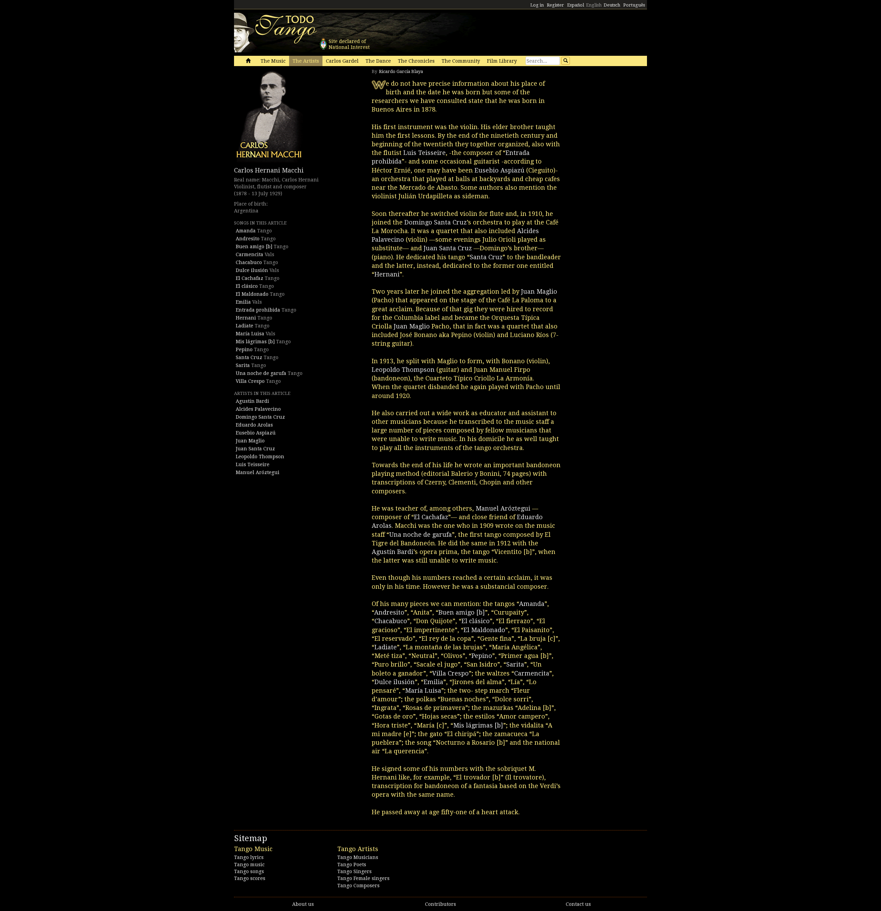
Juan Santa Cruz (255, 448)
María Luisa (250, 333)
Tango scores (249, 878)
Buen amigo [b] (254, 246)
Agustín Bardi (252, 401)
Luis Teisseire (252, 464)
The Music (273, 61)
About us (303, 904)
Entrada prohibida (258, 310)
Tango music (249, 864)
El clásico (247, 286)
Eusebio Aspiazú (256, 433)
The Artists (306, 61)
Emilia (243, 302)
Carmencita (249, 254)
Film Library (502, 61)
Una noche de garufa (261, 373)
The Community (461, 61)
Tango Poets (351, 864)
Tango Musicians (357, 857)
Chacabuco (249, 262)
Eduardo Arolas (254, 425)
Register (555, 5)
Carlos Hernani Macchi (269, 170)
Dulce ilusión (252, 270)
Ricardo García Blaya (401, 71)
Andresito (247, 238)
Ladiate (244, 325)
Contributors (440, 904)
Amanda (246, 230)
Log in (537, 5)
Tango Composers (358, 885)
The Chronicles (416, 61)
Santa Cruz (249, 357)
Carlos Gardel (342, 61)
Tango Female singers (363, 878)
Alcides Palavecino (258, 409)
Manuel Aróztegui (257, 472)
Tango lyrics (249, 857)
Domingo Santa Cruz (260, 417)
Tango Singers (354, 871)
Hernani (246, 318)
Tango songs (249, 871)
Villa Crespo (250, 381)
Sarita (243, 365)
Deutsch (612, 5)
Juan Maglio (250, 440)
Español (575, 5)
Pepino (244, 349)
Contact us (578, 904)
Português (634, 5)
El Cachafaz (249, 278)
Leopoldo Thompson (260, 456)
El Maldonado (252, 294)
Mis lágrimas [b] (255, 341)
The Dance (378, 61)
